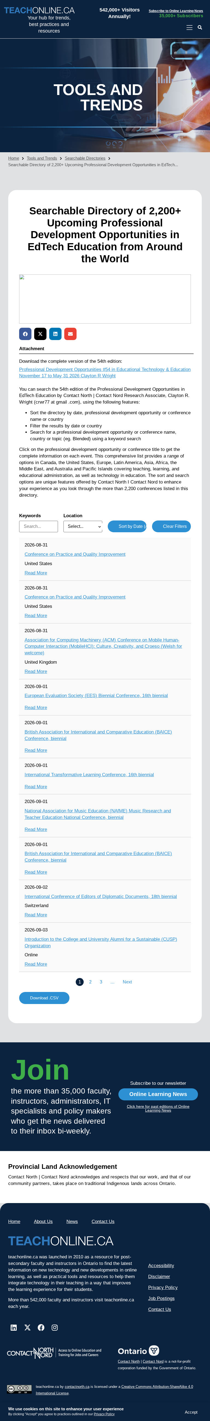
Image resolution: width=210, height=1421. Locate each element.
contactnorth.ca (77, 1387)
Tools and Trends (42, 158)
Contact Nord (153, 1361)
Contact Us (103, 1221)
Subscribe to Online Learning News (176, 11)
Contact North (129, 1361)
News (72, 1221)
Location (72, 515)
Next (127, 982)
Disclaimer (159, 1276)
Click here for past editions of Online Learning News (158, 1108)
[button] (200, 27)
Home (13, 158)
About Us (43, 1221)
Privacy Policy (104, 1414)
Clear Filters (175, 526)
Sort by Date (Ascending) (133, 526)
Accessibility (161, 1265)
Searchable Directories (85, 158)
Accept (191, 1412)
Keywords (30, 515)
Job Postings (161, 1298)
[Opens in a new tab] (189, 27)
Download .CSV (44, 998)
